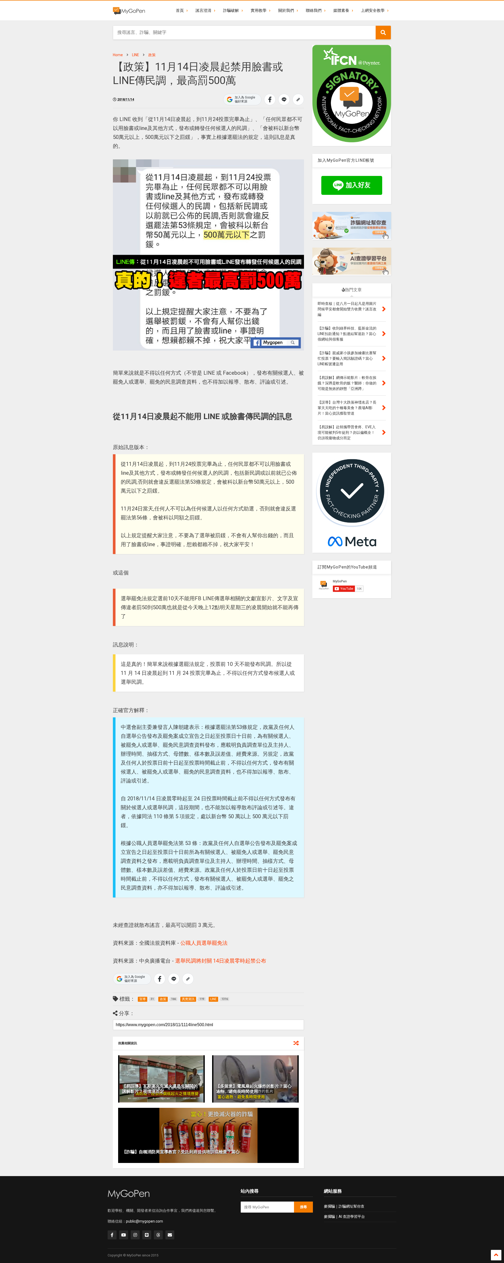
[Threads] (158, 1234)
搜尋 (303, 1207)
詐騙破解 (231, 10)
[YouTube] (123, 1234)
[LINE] (146, 1234)
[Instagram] (135, 1234)
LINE (135, 55)
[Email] (169, 1234)
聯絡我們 (314, 10)
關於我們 (286, 10)
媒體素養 (341, 10)
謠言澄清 (203, 10)
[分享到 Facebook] (270, 99)
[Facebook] (112, 1234)
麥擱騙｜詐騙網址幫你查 (344, 1206)
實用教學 (258, 10)
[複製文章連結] (298, 99)
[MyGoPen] (129, 10)
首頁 (180, 10)
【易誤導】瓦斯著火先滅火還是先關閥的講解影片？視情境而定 (160, 1089)
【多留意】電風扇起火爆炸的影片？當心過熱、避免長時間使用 (254, 1089)
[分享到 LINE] (284, 99)
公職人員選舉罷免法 (204, 943)
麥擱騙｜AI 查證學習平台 (344, 1216)
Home (118, 55)
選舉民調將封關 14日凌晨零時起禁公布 (220, 961)
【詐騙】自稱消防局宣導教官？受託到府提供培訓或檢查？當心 (181, 1151)
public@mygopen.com (144, 1221)
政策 (152, 55)
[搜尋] (383, 32)
